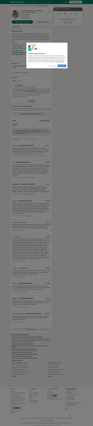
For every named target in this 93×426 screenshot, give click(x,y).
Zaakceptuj (62, 65)
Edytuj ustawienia (52, 66)
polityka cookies (60, 61)
